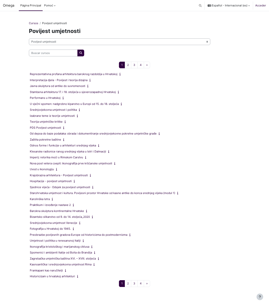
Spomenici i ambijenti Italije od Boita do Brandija (61, 252)
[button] (200, 5)
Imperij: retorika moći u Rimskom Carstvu (56, 157)
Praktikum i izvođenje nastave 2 (50, 205)
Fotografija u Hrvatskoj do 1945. (50, 228)
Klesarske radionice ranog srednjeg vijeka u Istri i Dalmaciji (68, 151)
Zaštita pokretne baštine (45, 139)
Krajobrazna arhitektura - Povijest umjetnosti (59, 175)
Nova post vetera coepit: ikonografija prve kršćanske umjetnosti (71, 163)
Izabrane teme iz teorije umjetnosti (52, 115)
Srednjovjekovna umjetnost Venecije (53, 223)
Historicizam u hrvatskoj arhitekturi (52, 276)
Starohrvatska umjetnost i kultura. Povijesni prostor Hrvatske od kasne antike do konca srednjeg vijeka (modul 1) (102, 193)
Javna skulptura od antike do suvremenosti (57, 86)
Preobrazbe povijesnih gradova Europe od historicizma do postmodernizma (78, 234)
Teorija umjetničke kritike (46, 121)
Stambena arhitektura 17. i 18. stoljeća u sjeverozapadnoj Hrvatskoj (73, 92)
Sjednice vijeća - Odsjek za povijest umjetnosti (60, 187)
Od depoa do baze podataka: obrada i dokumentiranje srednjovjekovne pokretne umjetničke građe (93, 133)
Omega (8, 5)
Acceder (260, 5)
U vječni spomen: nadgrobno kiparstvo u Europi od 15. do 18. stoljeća (74, 104)
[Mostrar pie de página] (260, 297)
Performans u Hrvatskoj (45, 98)
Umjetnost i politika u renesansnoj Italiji (55, 240)
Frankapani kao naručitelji (46, 270)
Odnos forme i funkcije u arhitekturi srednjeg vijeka (63, 145)
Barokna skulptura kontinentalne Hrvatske (57, 211)
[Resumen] (120, 74)
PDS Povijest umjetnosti (45, 127)
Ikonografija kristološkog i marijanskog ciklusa (59, 246)
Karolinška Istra (40, 199)
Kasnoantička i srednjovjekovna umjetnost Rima (60, 264)
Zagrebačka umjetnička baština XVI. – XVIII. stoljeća (63, 258)
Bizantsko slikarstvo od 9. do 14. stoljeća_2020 (60, 217)
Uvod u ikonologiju (42, 169)
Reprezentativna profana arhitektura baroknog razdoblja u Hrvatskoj (73, 74)
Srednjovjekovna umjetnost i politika (53, 109)
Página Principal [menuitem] (30, 5)
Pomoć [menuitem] (48, 5)
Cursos (33, 23)
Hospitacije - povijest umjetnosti (51, 181)
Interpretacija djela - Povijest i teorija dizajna (58, 80)
